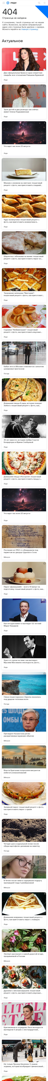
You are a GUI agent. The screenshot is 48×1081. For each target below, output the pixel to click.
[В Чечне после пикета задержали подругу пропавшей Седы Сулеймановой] (24, 873)
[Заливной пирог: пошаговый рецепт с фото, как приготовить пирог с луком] (24, 799)
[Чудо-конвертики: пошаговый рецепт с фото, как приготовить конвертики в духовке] (24, 212)
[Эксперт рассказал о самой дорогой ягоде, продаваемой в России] (24, 946)
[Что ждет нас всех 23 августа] (24, 138)
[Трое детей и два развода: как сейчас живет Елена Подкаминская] (24, 102)
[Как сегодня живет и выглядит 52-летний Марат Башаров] (24, 616)
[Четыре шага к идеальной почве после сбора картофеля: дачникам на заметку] (24, 836)
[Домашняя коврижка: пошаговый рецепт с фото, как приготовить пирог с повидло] (24, 909)
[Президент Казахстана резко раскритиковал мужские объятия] (24, 726)
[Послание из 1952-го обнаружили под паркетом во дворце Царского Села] (24, 542)
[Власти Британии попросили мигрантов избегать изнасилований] (24, 762)
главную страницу (29, 29)
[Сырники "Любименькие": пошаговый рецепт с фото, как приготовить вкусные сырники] (24, 322)
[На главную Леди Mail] (12, 3)
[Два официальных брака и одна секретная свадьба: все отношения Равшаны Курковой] (24, 65)
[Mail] (8, 3)
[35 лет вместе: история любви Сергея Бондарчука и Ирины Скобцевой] (24, 432)
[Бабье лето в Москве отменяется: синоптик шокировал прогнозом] (24, 359)
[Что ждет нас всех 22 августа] (24, 505)
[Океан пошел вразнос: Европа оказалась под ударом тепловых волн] (24, 689)
